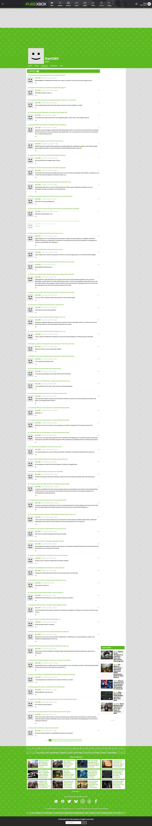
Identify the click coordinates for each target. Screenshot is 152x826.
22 (98, 359)
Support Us (63, 752)
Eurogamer (92, 813)
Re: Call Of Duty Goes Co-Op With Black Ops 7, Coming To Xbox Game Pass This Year (49, 381)
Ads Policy (96, 752)
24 (98, 383)
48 (98, 702)
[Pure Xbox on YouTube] (63, 801)
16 (98, 277)
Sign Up (145, 5)
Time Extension (58, 813)
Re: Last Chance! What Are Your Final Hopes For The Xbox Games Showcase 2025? (48, 407)
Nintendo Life (40, 813)
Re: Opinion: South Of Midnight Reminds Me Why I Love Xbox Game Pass (46, 567)
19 (98, 319)
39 (98, 582)
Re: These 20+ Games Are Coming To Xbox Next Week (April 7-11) (44, 619)
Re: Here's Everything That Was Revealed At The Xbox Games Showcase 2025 (47, 393)
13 (98, 236)
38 (98, 570)
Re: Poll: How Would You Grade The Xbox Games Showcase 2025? (44, 368)
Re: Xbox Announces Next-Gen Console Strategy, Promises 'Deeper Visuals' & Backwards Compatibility (53, 208)
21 (98, 346)
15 (98, 264)
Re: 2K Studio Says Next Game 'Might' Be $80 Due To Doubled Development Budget (48, 484)
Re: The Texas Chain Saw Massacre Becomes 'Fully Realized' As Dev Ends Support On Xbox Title (52, 514)
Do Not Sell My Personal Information (99, 808)
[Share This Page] (136, 4)
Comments (44, 66)
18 (98, 307)
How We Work (54, 752)
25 (98, 396)
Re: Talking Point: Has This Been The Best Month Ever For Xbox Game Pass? (47, 528)
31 (98, 474)
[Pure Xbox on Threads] (89, 801)
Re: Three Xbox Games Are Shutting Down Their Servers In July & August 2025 (47, 112)
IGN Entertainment (66, 808)
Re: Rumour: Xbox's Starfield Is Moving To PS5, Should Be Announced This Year (48, 459)
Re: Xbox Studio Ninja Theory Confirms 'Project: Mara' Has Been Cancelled (46, 75)
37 (98, 558)
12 (98, 223)
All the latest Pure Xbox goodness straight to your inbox (76, 819)
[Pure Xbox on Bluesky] (76, 801)
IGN (87, 813)
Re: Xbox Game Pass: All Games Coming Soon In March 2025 (43, 728)
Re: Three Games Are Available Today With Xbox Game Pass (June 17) (45, 233)
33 (98, 502)
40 (98, 595)
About (42, 752)
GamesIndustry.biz (107, 813)
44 (98, 648)
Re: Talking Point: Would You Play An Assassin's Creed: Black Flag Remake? (47, 155)
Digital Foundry (69, 813)
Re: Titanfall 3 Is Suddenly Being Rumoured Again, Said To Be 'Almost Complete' (48, 555)
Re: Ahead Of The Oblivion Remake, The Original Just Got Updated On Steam (47, 605)
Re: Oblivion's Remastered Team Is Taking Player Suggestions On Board (46, 541)
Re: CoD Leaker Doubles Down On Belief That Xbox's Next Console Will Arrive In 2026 (49, 711)
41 (98, 607)
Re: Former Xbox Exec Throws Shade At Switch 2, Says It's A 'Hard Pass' (45, 592)
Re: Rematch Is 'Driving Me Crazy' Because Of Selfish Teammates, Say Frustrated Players (50, 196)
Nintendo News (79, 813)
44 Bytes (79, 808)
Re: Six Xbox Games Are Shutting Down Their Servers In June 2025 (44, 446)
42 (98, 622)
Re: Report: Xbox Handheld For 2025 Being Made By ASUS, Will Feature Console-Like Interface (51, 674)
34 (98, 517)
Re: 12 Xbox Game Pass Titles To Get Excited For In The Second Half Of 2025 (47, 500)
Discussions (53, 66)
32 (98, 486)
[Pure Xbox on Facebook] (96, 801)
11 (98, 211)
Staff (47, 752)
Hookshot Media (52, 808)
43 (98, 634)
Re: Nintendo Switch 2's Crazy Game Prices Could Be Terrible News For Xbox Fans (48, 631)
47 (98, 689)
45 (98, 663)
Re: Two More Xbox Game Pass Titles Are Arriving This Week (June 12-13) (46, 317)
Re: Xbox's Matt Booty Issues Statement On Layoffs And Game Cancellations (47, 125)
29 (98, 449)
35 (98, 531)
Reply (39, 83)
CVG (115, 813)
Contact (70, 752)
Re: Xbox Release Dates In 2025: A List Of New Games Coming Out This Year (47, 580)
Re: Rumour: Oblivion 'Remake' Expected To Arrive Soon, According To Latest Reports (49, 660)
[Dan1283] (30, 82)
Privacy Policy (78, 752)
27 (98, 422)
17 (98, 295)
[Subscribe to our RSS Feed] (56, 801)
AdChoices (86, 808)
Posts (61, 66)
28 (98, 435)
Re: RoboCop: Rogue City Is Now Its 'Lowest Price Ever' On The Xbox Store (46, 687)
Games (37, 66)
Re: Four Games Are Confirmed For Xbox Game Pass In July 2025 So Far (46, 304)
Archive (103, 752)
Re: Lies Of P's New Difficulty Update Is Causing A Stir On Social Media (45, 471)
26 (98, 410)
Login (141, 5)
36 (98, 543)
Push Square (49, 813)
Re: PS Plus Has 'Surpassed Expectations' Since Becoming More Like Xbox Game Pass (49, 182)
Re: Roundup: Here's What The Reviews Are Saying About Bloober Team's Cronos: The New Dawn (52, 100)
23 (98, 371)
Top (38, 752)
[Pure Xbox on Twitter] (69, 801)
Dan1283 (52, 58)
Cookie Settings (111, 752)
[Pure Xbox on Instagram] (83, 801)
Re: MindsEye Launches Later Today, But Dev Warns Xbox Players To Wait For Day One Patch (51, 344)
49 (98, 714)
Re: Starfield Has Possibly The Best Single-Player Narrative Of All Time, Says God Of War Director (52, 699)
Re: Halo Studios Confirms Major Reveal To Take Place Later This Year (45, 141)
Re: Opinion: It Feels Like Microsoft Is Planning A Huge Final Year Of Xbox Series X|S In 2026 (51, 262)
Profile (30, 66)
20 (98, 334)
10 (98, 199)
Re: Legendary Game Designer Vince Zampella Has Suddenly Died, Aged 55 (47, 87)
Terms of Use (88, 752)
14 (98, 252)
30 (98, 461)
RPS (119, 813)
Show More (75, 791)
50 (98, 730)
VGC (98, 813)
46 (98, 677)
